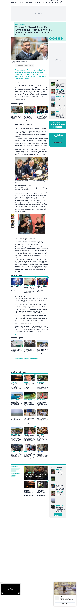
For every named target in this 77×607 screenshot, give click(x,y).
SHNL (46, 2)
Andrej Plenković (19, 358)
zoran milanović (33, 358)
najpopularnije (56, 467)
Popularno (29, 2)
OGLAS (38, 13)
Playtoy (56, 0)
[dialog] (65, 594)
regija (13, 471)
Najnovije (38, 2)
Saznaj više (64, 603)
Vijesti (22, 2)
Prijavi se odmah (58, 142)
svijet (13, 475)
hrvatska (26, 358)
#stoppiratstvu (53, 2)
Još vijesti (57, 514)
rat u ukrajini (15, 468)
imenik (52, 0)
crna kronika (15, 473)
